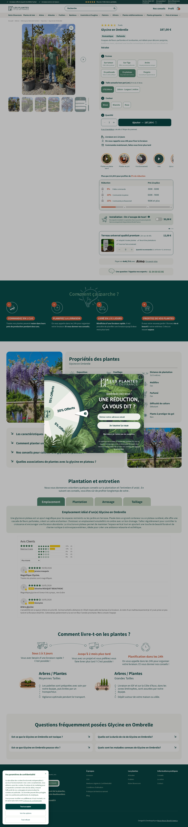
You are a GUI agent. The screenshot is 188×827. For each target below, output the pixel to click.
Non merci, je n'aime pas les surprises (119, 434)
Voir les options (25, 813)
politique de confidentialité (32, 801)
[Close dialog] (140, 377)
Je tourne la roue (119, 425)
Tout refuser (25, 820)
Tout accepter (25, 806)
